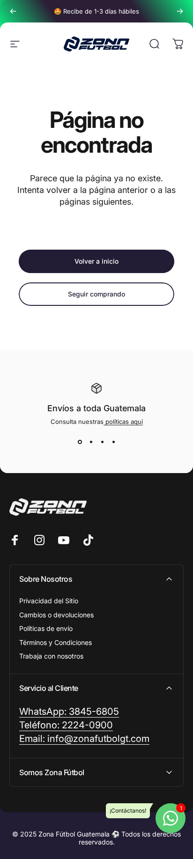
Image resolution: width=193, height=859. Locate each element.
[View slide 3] (102, 442)
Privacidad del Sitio (48, 601)
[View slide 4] (113, 442)
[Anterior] (13, 11)
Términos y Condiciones (55, 642)
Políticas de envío (46, 628)
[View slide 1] (79, 442)
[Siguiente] (180, 11)
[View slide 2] (90, 442)
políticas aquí (123, 421)
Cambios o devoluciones (56, 615)
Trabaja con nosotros (51, 656)
